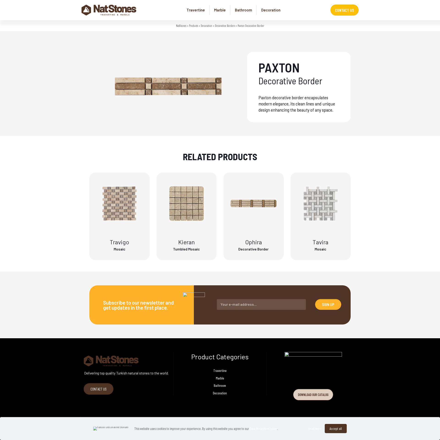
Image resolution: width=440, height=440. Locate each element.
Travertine (220, 370)
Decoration (206, 26)
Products (193, 26)
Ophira (253, 241)
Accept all (336, 428)
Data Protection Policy (263, 428)
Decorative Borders (225, 26)
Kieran (186, 241)
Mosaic (119, 249)
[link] (313, 374)
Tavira (320, 241)
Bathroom (220, 385)
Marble (220, 378)
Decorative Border (253, 249)
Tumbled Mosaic (186, 249)
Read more (314, 428)
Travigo (119, 241)
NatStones (181, 26)
